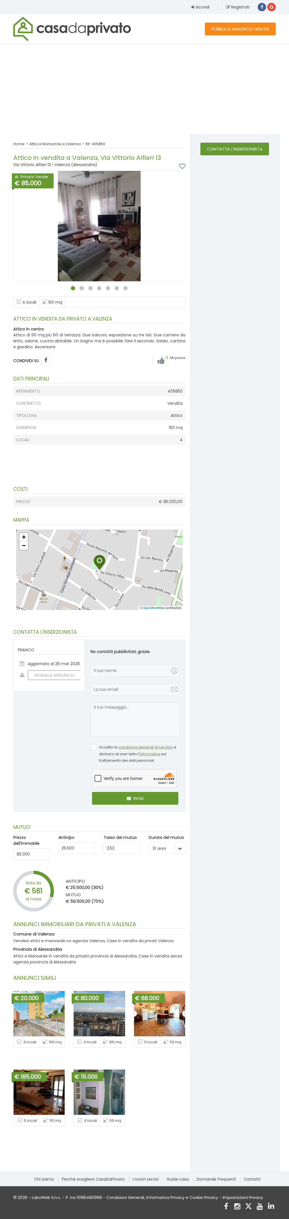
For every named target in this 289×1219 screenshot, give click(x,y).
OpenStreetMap (154, 608)
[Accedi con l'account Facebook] (262, 7)
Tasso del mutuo (120, 837)
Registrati (239, 7)
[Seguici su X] (248, 1207)
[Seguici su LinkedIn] (271, 1207)
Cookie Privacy (203, 1197)
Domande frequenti (216, 1179)
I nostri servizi (146, 1179)
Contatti (252, 1179)
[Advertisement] (144, 89)
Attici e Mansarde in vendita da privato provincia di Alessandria (75, 956)
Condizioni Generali (125, 1197)
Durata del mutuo (166, 837)
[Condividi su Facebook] (46, 360)
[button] (99, 562)
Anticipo (66, 837)
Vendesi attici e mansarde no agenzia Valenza (59, 941)
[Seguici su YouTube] (259, 1207)
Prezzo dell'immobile (26, 840)
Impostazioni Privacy (243, 1197)
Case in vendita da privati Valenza (140, 941)
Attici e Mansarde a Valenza (55, 144)
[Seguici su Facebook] (226, 1207)
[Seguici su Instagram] (237, 1207)
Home (19, 144)
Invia (138, 798)
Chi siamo (44, 1179)
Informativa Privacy (165, 1197)
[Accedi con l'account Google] (271, 7)
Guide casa (178, 1179)
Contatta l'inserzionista (234, 149)
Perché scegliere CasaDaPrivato (93, 1179)
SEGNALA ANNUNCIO (54, 675)
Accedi (202, 7)
